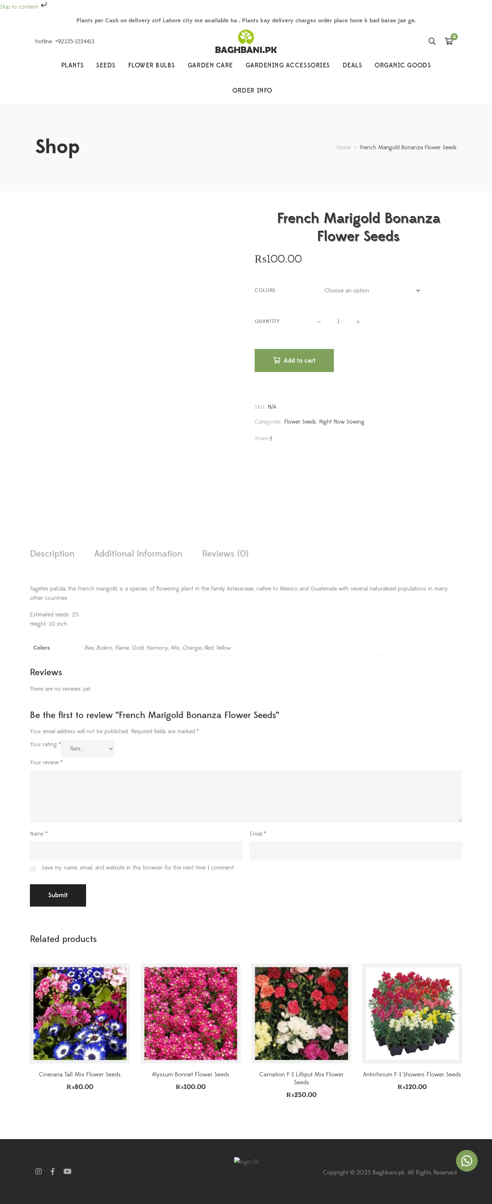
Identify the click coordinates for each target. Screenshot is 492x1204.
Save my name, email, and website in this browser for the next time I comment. (138, 867)
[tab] (52, 553)
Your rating (45, 744)
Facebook (52, 1171)
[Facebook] (271, 438)
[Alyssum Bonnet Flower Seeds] (191, 1014)
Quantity (267, 321)
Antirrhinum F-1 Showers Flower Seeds (412, 1075)
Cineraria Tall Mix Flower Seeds (80, 1075)
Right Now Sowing (341, 421)
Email (258, 833)
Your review (46, 762)
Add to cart (300, 361)
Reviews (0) (225, 553)
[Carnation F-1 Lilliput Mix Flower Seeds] (301, 1014)
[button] (467, 1161)
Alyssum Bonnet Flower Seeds (190, 1075)
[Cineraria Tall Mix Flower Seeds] (80, 1014)
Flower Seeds (300, 421)
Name (39, 833)
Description (52, 553)
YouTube (67, 1171)
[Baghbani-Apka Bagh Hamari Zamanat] (246, 41)
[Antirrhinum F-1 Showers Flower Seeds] (412, 1014)
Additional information (138, 553)
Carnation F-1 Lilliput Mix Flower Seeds (301, 1078)
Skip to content (20, 6)
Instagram (38, 1171)
